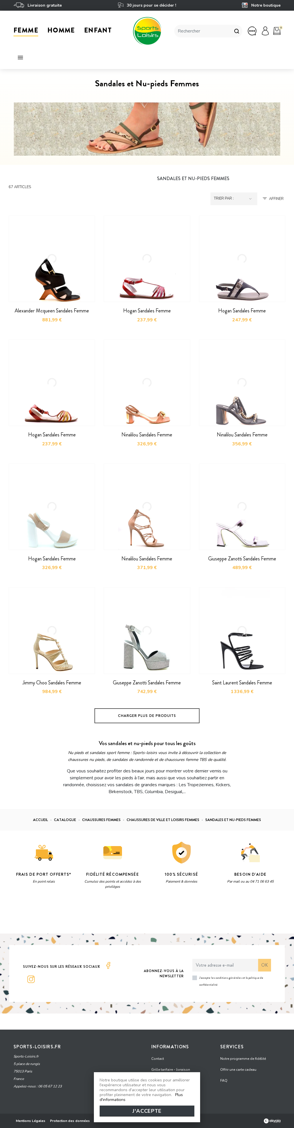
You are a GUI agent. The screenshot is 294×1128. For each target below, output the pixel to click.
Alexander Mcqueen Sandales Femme (52, 310)
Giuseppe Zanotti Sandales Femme (242, 558)
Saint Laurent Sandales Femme (242, 682)
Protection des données (70, 1121)
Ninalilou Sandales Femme (146, 434)
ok (264, 965)
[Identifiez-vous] (265, 30)
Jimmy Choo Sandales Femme (51, 682)
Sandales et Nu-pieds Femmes (193, 178)
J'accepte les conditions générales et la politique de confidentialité (231, 981)
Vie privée (67, 914)
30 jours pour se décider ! (151, 5)
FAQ (223, 1080)
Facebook (108, 965)
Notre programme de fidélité (243, 1058)
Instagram (31, 979)
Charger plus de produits (147, 715)
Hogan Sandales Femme (147, 310)
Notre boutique (265, 5)
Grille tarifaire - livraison (170, 1069)
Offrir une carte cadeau (238, 1069)
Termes (86, 914)
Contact (157, 1058)
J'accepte (147, 1111)
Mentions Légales (30, 1121)
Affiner (276, 198)
